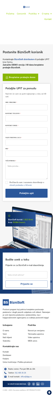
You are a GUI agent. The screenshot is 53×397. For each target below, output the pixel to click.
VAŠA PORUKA (10, 160)
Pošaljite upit (26, 193)
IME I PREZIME (11, 102)
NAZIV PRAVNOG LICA (13, 137)
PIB (7, 148)
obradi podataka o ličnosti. (21, 185)
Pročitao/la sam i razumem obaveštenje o (27, 183)
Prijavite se (27, 284)
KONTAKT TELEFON (13, 113)
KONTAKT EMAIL (11, 125)
